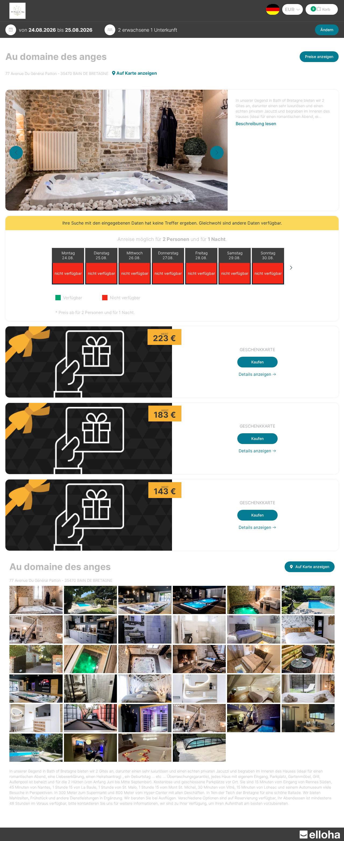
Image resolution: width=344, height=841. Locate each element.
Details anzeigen (255, 374)
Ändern (326, 29)
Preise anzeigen (319, 56)
